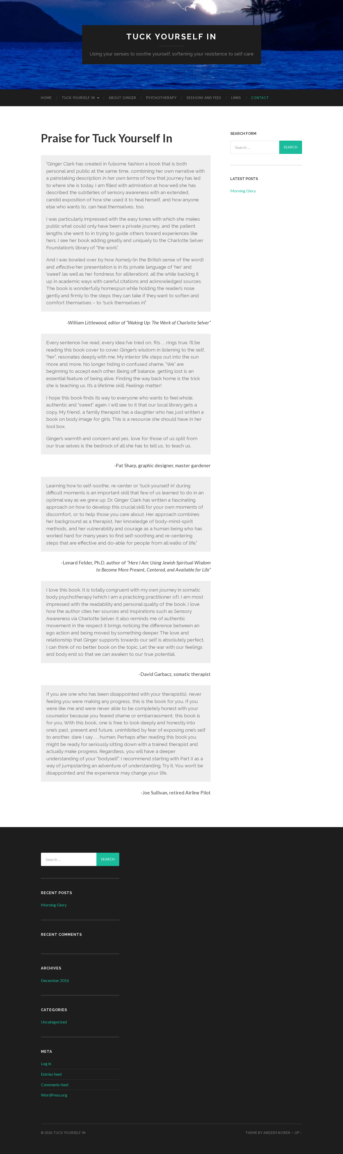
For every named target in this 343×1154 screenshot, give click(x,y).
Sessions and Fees (204, 98)
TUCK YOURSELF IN (171, 36)
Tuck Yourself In (78, 98)
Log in (46, 1063)
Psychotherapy (161, 98)
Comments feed (54, 1084)
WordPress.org (54, 1094)
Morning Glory (243, 190)
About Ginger (122, 98)
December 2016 (55, 980)
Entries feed (51, 1074)
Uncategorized (54, 1021)
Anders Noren (276, 1133)
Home (46, 98)
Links (236, 98)
